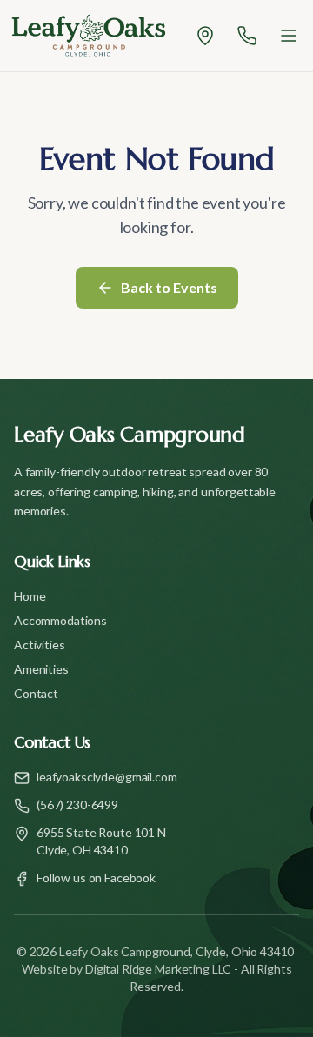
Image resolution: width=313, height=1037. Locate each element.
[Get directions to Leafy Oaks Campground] (205, 35)
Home (29, 595)
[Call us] (247, 35)
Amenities (41, 668)
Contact (36, 693)
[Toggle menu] (288, 35)
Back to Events (169, 287)
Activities (39, 644)
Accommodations (60, 620)
